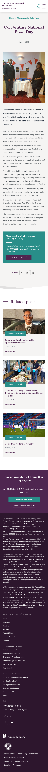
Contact (6, 640)
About (5, 618)
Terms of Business (9, 664)
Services (6, 626)
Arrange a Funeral (19, 257)
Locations (6, 622)
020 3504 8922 (12, 249)
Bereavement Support (11, 688)
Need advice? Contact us (24, 506)
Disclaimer (33, 753)
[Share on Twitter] (27, 272)
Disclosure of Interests (11, 691)
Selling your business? (11, 684)
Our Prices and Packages (12, 646)
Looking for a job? (10, 681)
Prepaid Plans (8, 633)
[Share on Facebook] (21, 272)
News (5, 695)
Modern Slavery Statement (14, 757)
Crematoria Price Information (14, 657)
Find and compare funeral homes (15, 677)
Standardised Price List (11, 653)
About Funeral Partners (12, 673)
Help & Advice (8, 668)
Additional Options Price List (14, 660)
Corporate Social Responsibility (16, 761)
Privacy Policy (9, 753)
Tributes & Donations (11, 636)
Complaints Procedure (12, 765)
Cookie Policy (22, 753)
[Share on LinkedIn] (32, 272)
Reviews (6, 629)
